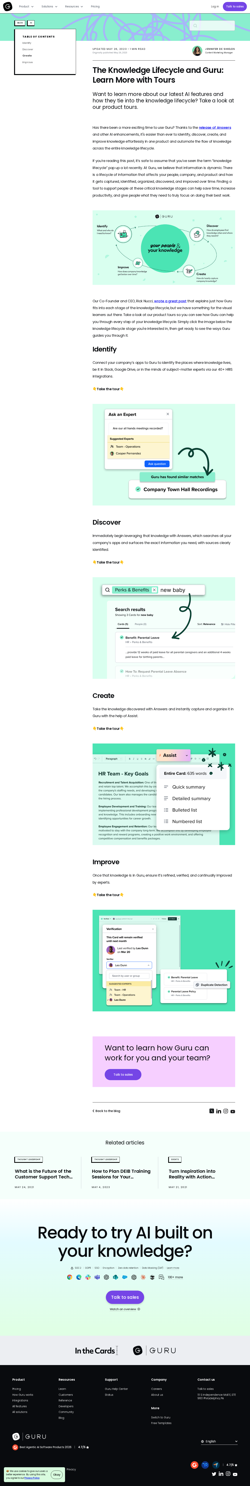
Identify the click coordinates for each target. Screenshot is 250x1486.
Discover (27, 49)
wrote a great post (170, 301)
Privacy (71, 1469)
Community (66, 1412)
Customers (66, 1395)
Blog (61, 1418)
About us (157, 1395)
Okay (56, 1475)
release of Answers (215, 127)
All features (19, 1406)
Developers (66, 1406)
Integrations (20, 1400)
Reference (65, 1400)
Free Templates (161, 1423)
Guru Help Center (116, 1389)
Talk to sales (235, 6)
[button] (26, 6)
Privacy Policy (32, 1478)
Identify (26, 42)
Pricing (95, 6)
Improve (27, 62)
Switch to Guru (160, 1417)
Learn (62, 1389)
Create (27, 55)
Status (109, 1395)
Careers (156, 1389)
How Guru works (22, 1395)
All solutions (19, 1412)
